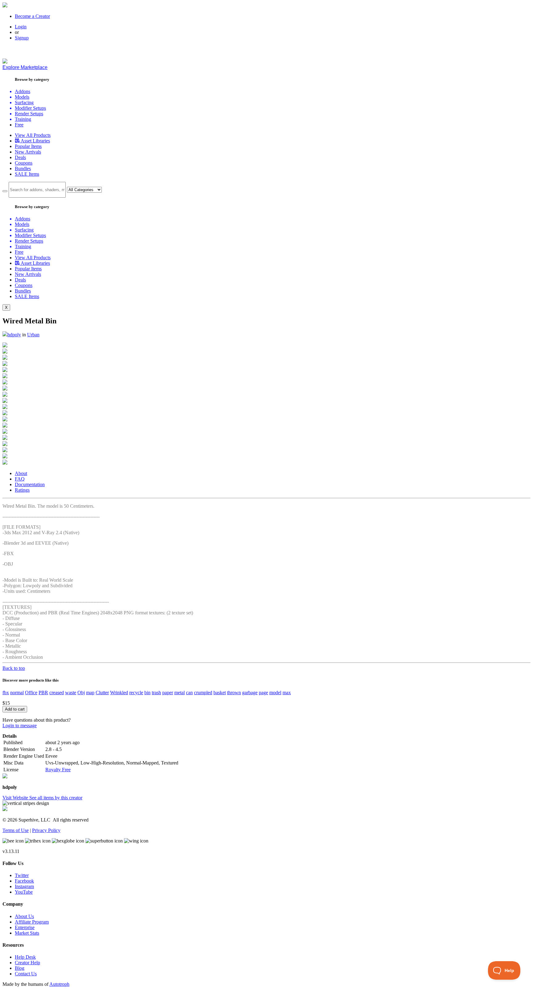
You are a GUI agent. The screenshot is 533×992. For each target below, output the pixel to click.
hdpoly (14, 334)
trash (156, 692)
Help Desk (25, 957)
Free (19, 124)
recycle (136, 692)
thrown (234, 692)
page (263, 692)
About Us (24, 916)
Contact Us (26, 973)
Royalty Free (58, 769)
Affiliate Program (32, 921)
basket (219, 692)
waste (70, 692)
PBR (43, 692)
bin (147, 692)
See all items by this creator (55, 797)
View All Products (33, 135)
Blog (19, 968)
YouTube (24, 892)
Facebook (24, 880)
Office (31, 692)
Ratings (22, 490)
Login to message (19, 725)
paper (167, 692)
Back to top (13, 668)
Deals (20, 157)
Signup (22, 37)
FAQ (20, 479)
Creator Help (27, 962)
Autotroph (59, 984)
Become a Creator (32, 16)
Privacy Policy (46, 830)
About (21, 473)
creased (56, 692)
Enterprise (25, 927)
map (90, 692)
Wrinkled (119, 692)
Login (21, 26)
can (189, 692)
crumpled (203, 692)
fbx (5, 692)
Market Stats (27, 933)
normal (17, 692)
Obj (81, 692)
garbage (250, 692)
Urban (33, 334)
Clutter (102, 692)
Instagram (24, 886)
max (287, 692)
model (275, 692)
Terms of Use (15, 830)
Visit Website (15, 797)
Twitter (22, 875)
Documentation (30, 484)
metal (179, 692)
